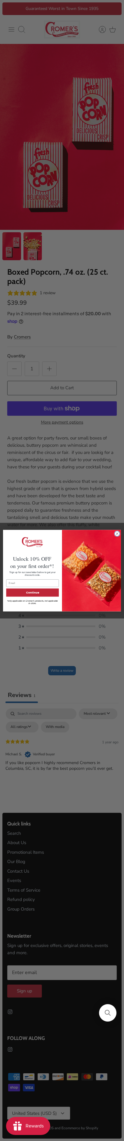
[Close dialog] (117, 533)
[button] (107, 1013)
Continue (32, 592)
